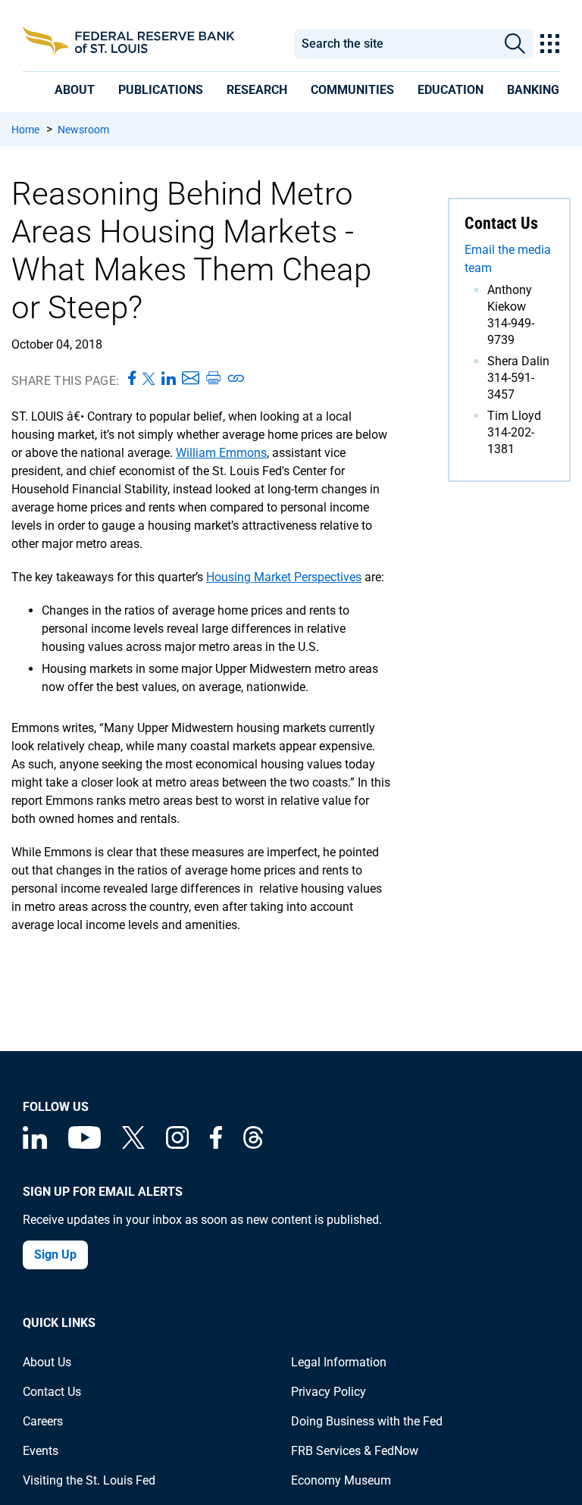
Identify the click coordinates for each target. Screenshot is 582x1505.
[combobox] (395, 44)
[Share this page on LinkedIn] (168, 379)
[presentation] (75, 90)
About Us (47, 1362)
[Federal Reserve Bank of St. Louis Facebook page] (216, 1144)
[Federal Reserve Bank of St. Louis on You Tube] (84, 1144)
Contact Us (52, 1392)
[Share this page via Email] (190, 379)
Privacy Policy (328, 1392)
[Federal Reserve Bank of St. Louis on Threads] (253, 1144)
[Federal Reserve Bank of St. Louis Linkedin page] (35, 1144)
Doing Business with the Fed (367, 1421)
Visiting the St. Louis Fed (89, 1480)
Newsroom (83, 130)
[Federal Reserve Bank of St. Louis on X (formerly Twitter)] (133, 1144)
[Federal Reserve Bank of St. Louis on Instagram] (177, 1144)
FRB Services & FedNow (354, 1451)
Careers (43, 1421)
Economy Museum (341, 1480)
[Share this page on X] (148, 379)
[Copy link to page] (236, 379)
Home (25, 130)
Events (40, 1451)
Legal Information (338, 1362)
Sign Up (55, 1254)
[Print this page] (213, 379)
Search (514, 44)
